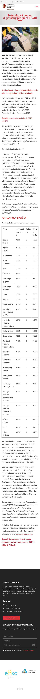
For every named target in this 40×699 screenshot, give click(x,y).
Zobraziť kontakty (11, 618)
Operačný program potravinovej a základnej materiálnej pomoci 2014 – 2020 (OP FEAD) (18, 542)
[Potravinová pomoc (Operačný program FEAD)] (20, 39)
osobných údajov (28, 650)
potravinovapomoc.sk (24, 534)
